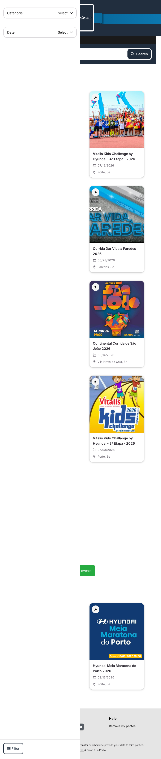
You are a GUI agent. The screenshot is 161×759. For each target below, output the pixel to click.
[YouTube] (80, 727)
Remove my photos (122, 726)
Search (142, 54)
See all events (80, 571)
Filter (15, 748)
